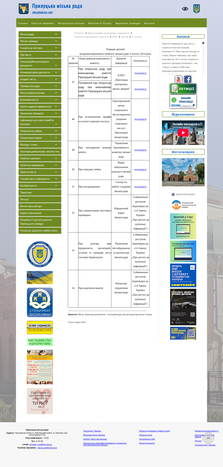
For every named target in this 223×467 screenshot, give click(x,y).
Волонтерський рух (31, 206)
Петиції (24, 199)
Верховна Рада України (94, 434)
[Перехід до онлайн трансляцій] (183, 101)
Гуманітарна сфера (31, 137)
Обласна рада (145, 434)
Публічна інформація (32, 165)
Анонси (183, 36)
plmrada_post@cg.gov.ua (40, 444)
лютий (124, 36)
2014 (115, 36)
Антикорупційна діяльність (35, 72)
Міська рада (27, 34)
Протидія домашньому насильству (39, 151)
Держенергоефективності (207, 430)
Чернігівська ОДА (147, 439)
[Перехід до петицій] (183, 88)
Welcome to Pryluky (100, 23)
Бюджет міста (28, 79)
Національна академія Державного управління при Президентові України (105, 444)
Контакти (149, 23)
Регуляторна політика (32, 92)
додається (140, 73)
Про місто (25, 54)
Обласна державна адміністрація (154, 430)
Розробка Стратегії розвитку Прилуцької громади (36, 221)
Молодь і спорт (28, 144)
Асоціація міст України (205, 444)
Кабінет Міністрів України (95, 439)
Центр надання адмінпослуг (35, 106)
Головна (23, 23)
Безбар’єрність (28, 185)
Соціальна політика (31, 48)
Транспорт (26, 192)
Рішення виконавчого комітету (91, 36)
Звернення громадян (128, 23)
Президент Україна (92, 430)
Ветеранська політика (71, 23)
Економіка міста (29, 99)
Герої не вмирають (43, 23)
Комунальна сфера (31, 131)
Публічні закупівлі (30, 158)
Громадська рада (30, 86)
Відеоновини (183, 114)
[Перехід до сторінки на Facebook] (187, 79)
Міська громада (29, 41)
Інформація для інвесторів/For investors (37, 122)
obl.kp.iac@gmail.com (47, 447)
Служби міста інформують (35, 178)
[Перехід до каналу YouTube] (178, 79)
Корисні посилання (30, 213)
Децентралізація (147, 443)
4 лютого (137, 36)
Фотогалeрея (183, 151)
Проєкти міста (28, 172)
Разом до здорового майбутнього (38, 230)
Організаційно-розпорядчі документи (34, 63)
